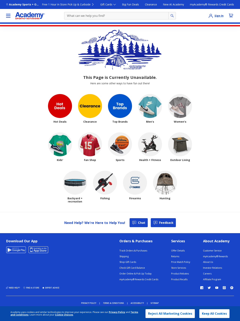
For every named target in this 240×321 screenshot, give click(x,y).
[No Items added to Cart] (231, 16)
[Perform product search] (172, 15)
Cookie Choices (64, 315)
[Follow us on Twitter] (209, 287)
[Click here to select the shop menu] (8, 16)
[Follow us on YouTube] (216, 287)
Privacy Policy (117, 312)
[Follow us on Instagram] (224, 287)
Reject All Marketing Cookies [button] (170, 313)
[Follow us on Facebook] (202, 287)
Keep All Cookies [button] (214, 313)
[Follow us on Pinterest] (232, 287)
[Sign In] (211, 16)
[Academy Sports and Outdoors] (30, 15)
